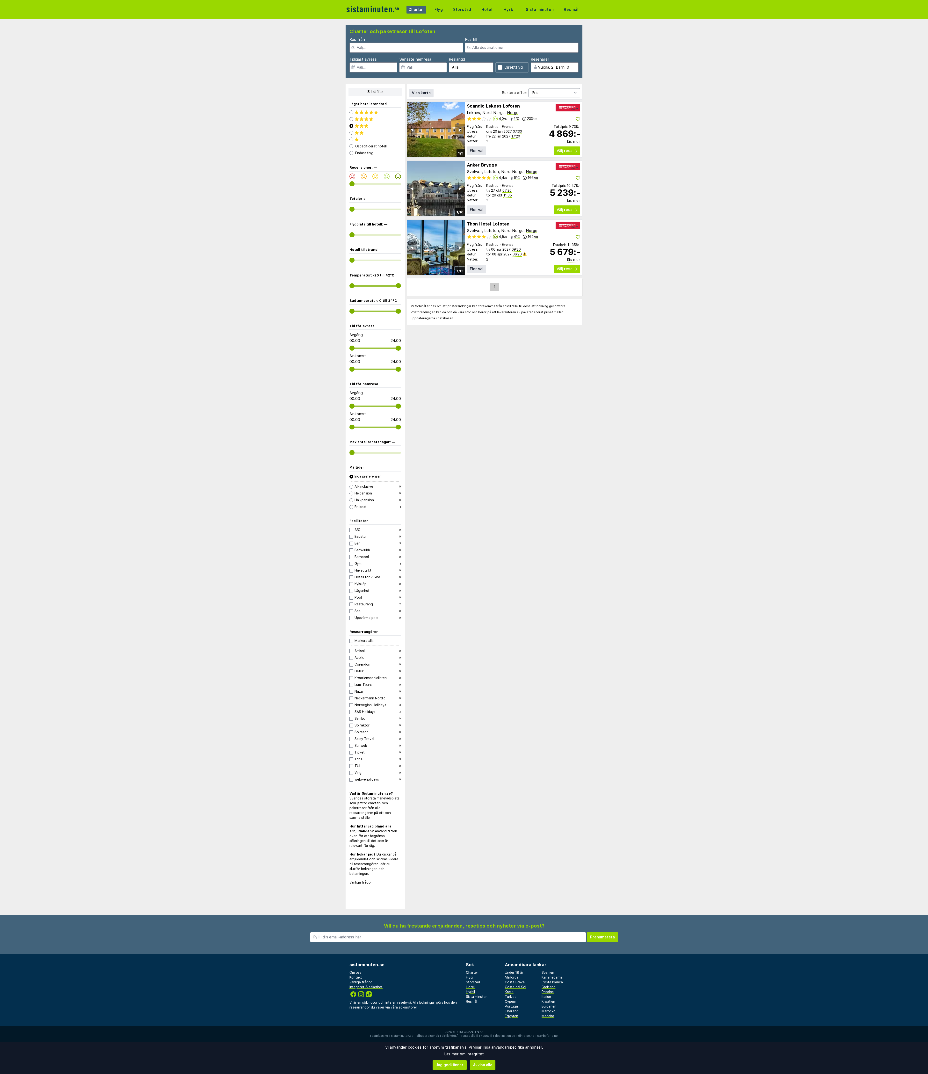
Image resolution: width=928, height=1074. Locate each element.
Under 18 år (514, 972)
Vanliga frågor (360, 882)
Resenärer (540, 59)
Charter (416, 9)
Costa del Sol (515, 987)
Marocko (549, 1011)
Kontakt (355, 977)
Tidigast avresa (363, 59)
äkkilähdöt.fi (450, 1036)
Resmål (571, 9)
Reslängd (457, 59)
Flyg (439, 9)
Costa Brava (515, 982)
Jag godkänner (450, 1065)
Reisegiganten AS (470, 1032)
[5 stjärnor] (375, 112)
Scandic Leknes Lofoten (493, 106)
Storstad (462, 9)
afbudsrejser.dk (427, 1036)
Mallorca (511, 977)
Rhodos (548, 992)
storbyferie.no (547, 1036)
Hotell (487, 9)
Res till (471, 39)
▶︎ (460, 129)
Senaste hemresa (415, 59)
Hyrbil (510, 9)
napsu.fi (486, 1036)
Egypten (511, 1016)
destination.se (505, 1036)
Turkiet (510, 997)
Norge (512, 112)
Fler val (476, 150)
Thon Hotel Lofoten (488, 223)
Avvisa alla (482, 1065)
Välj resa (565, 150)
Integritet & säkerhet (366, 987)
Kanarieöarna (552, 977)
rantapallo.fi (469, 1036)
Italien (546, 997)
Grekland (548, 987)
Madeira (548, 1016)
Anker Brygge (482, 164)
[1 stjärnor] (375, 139)
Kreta (509, 992)
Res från (357, 39)
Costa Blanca (552, 982)
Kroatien (548, 1001)
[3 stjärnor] (375, 125)
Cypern (510, 1001)
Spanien (548, 972)
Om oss (355, 972)
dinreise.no (526, 1036)
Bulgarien (549, 1006)
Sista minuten (540, 9)
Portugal (512, 1006)
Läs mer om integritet (464, 1054)
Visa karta (421, 93)
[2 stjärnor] (375, 132)
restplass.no (379, 1036)
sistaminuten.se (402, 1036)
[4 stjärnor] (375, 119)
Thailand (511, 1011)
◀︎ (411, 129)
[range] (352, 183)
